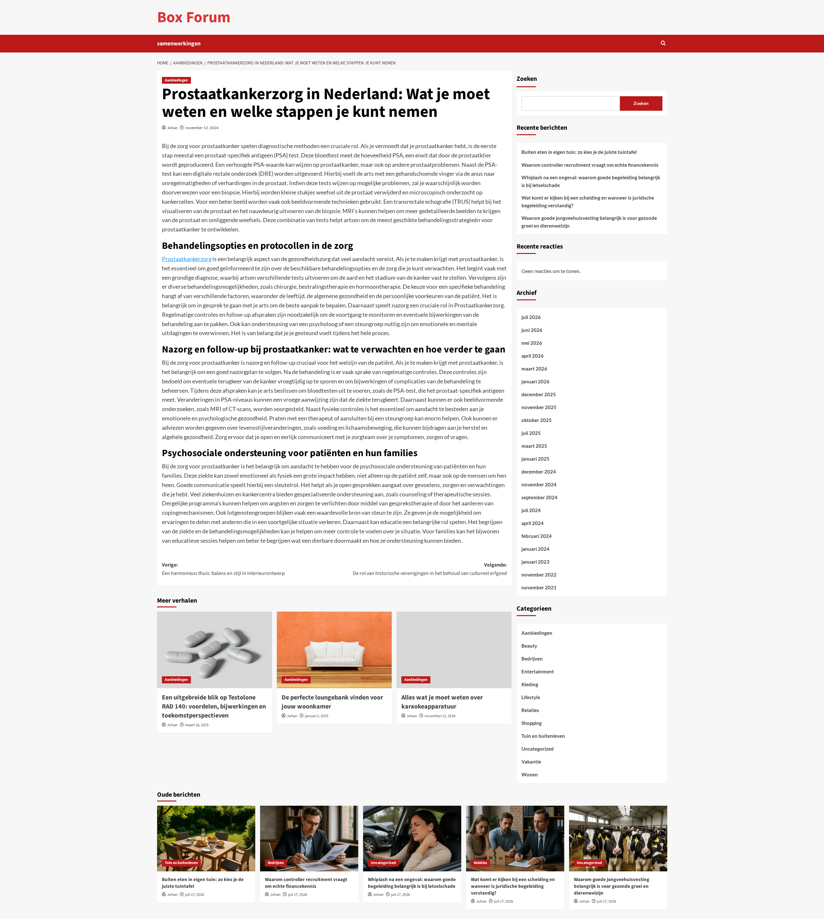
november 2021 (539, 587)
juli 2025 (531, 433)
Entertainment (537, 671)
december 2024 (538, 471)
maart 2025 (534, 446)
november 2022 (539, 574)
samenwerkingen (179, 44)
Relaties (530, 710)
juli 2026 (531, 317)
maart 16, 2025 (197, 725)
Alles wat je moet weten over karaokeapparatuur (442, 702)
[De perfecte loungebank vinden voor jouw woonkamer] (334, 650)
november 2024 (539, 484)
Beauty (529, 646)
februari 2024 (536, 536)
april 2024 (532, 523)
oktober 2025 (536, 420)
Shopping (531, 723)
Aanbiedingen (176, 80)
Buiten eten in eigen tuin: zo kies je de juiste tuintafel (579, 152)
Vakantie (531, 761)
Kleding (529, 684)
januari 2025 (535, 459)
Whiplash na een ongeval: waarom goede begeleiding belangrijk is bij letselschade (590, 181)
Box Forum (193, 17)
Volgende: (430, 569)
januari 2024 (535, 549)
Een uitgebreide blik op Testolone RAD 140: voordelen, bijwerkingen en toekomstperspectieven (214, 706)
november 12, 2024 (202, 127)
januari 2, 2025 (316, 716)
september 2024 (539, 497)
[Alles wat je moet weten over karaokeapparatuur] (454, 650)
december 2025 (538, 394)
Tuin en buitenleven (543, 736)
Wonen (529, 774)
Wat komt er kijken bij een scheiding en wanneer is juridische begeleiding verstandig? (587, 201)
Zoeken (527, 78)
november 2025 (539, 407)
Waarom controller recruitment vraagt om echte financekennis (590, 165)
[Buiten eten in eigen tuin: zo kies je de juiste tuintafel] (206, 838)
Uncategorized (537, 749)
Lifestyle (530, 697)
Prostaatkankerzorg (186, 258)
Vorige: (223, 569)
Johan (172, 127)
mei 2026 (531, 343)
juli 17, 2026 (194, 894)
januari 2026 (535, 381)
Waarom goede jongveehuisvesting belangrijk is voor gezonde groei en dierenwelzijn (589, 222)
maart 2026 (534, 368)
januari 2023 (535, 562)
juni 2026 (531, 330)
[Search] (663, 43)
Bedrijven (532, 658)
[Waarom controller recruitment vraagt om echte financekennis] (309, 838)
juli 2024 (531, 510)
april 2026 (532, 356)
